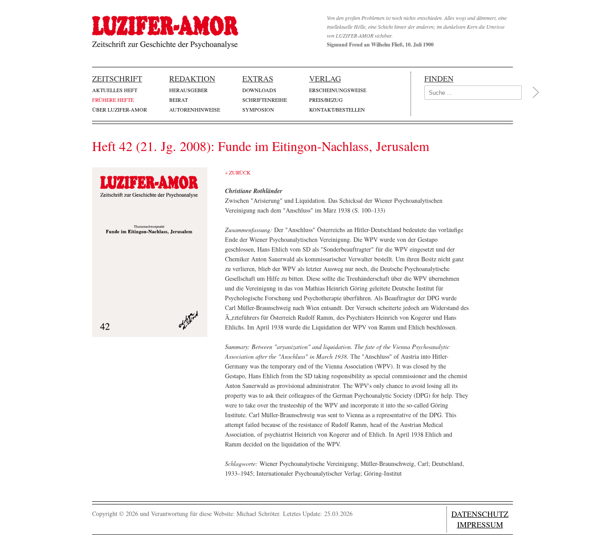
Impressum (480, 524)
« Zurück (238, 172)
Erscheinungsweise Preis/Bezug (337, 94)
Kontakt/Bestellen (337, 109)
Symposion (258, 109)
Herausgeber (188, 89)
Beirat (178, 99)
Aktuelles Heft (114, 89)
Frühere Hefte (113, 99)
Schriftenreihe (264, 99)
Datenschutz (479, 513)
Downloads (259, 89)
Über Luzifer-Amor (119, 109)
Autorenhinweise (194, 109)
